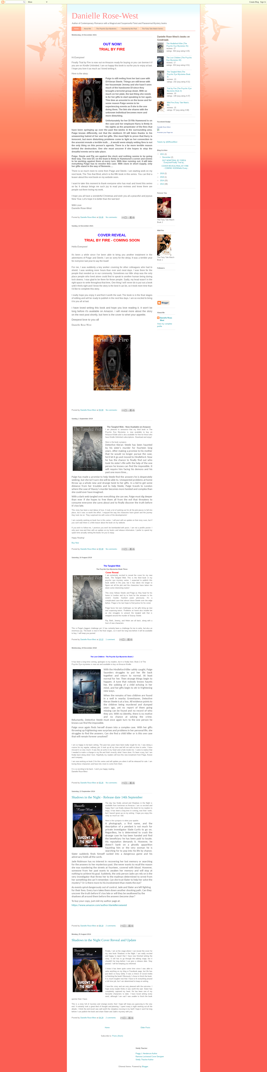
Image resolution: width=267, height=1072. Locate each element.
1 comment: (111, 639)
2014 (162, 180)
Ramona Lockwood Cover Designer (150, 1056)
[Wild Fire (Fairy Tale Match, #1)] (162, 106)
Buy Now (75, 543)
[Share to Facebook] (130, 217)
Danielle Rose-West (163, 127)
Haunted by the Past (129, 29)
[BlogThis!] (125, 217)
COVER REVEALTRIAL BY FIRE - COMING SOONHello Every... (175, 167)
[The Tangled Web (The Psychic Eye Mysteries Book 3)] (162, 76)
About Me (87, 29)
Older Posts (145, 1028)
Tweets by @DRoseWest (167, 142)
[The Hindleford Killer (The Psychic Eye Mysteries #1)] (161, 47)
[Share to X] (128, 217)
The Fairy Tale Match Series (152, 29)
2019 (162, 173)
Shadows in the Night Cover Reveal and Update (104, 940)
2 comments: (111, 926)
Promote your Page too (165, 132)
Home (76, 29)
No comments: (112, 217)
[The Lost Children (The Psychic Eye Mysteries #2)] (161, 62)
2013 (162, 184)
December (166, 157)
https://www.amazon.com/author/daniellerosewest (99, 905)
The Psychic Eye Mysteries (106, 29)
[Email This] (123, 217)
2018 (162, 177)
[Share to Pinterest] (133, 217)
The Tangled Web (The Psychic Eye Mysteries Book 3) (178, 74)
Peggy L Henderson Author (146, 1053)
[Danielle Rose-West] (158, 130)
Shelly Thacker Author (144, 1060)
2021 (162, 154)
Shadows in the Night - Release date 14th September (107, 797)
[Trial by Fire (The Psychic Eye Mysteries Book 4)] (162, 92)
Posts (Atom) (117, 1036)
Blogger (145, 1066)
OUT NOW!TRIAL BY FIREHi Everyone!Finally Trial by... (174, 161)
